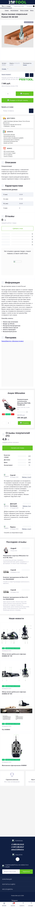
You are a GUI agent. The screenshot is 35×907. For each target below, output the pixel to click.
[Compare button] (31, 75)
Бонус (9, 148)
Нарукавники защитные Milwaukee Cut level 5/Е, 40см (15, 556)
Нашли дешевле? (6, 74)
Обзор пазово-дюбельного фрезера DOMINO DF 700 (14, 655)
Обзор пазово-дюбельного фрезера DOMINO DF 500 (14, 693)
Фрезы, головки (24, 10)
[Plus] (12, 93)
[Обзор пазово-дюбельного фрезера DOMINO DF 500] (16, 672)
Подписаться (26, 871)
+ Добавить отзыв (17, 228)
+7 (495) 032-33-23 (17, 844)
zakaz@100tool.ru (17, 849)
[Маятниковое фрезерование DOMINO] (16, 745)
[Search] (6, 2)
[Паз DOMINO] (16, 710)
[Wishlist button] (27, 75)
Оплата (10, 131)
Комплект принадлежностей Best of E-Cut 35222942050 (15, 578)
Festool (7, 10)
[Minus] (4, 93)
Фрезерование (14, 10)
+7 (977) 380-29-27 (17, 847)
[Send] (31, 111)
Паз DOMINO (6, 729)
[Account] (33, 2)
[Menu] (2, 2)
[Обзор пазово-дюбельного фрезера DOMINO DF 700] (16, 634)
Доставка (11, 118)
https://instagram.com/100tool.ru (17, 859)
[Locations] (30, 2)
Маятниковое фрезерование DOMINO (14, 765)
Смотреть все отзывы (17, 448)
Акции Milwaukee (16, 393)
